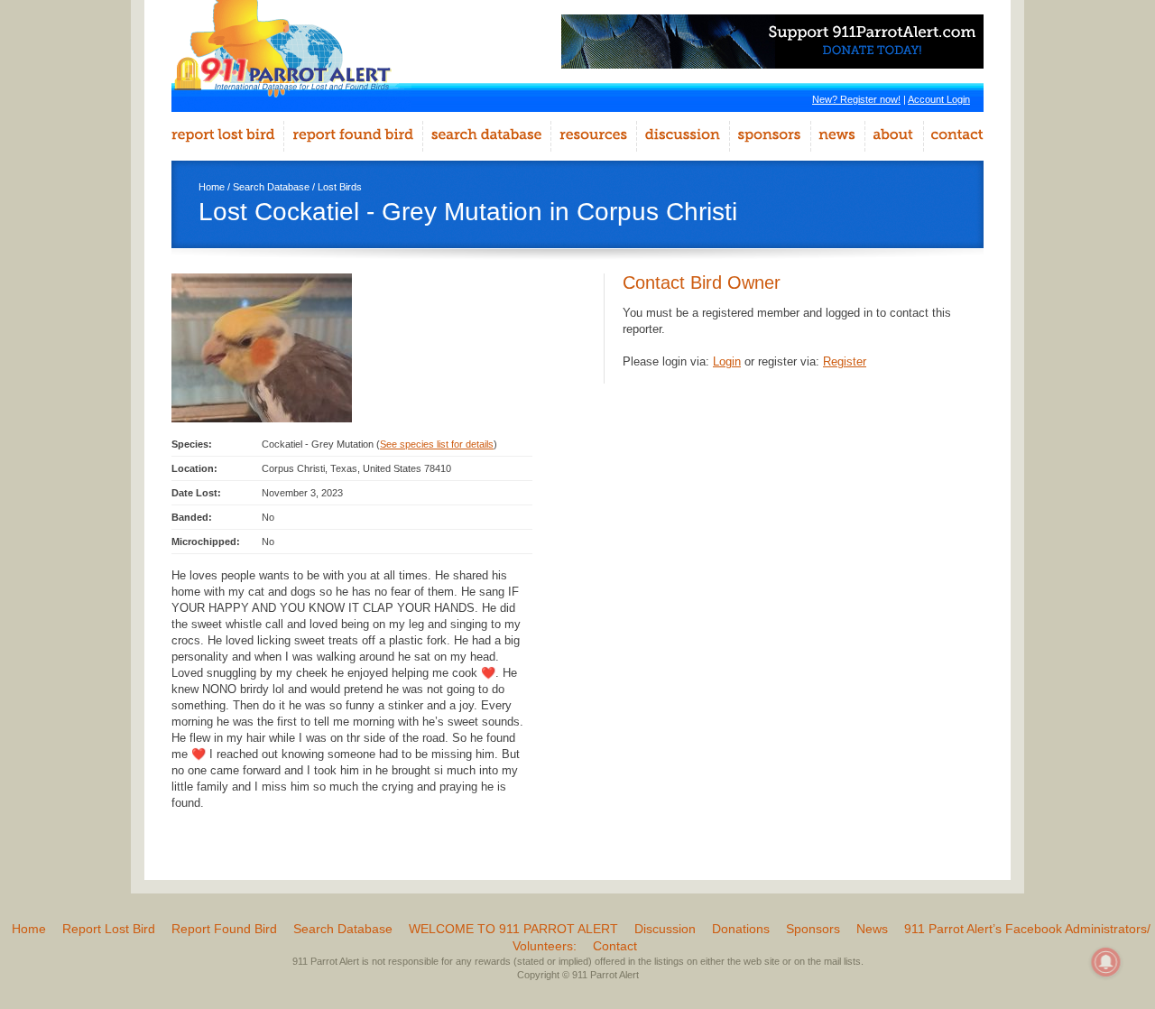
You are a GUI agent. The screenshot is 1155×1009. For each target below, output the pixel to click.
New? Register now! (856, 99)
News (872, 928)
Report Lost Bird (108, 928)
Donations (741, 928)
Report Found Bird (224, 928)
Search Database (271, 186)
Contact (615, 946)
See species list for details (437, 444)
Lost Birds (340, 186)
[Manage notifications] (1106, 962)
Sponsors (813, 928)
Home (212, 186)
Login (727, 361)
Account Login (939, 99)
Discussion (665, 928)
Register (844, 361)
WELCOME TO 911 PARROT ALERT (513, 928)
